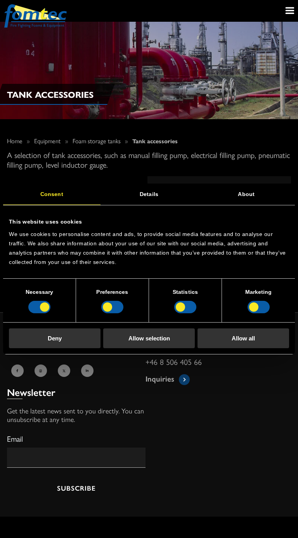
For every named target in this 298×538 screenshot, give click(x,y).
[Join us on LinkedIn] (88, 371)
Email (15, 438)
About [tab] (246, 194)
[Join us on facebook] (18, 371)
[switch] (112, 307)
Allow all (243, 338)
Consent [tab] (51, 194)
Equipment (47, 140)
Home (15, 140)
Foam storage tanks (97, 140)
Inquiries (160, 378)
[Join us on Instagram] (42, 371)
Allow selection (149, 338)
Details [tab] (149, 194)
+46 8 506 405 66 (174, 362)
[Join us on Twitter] (65, 371)
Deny (55, 338)
